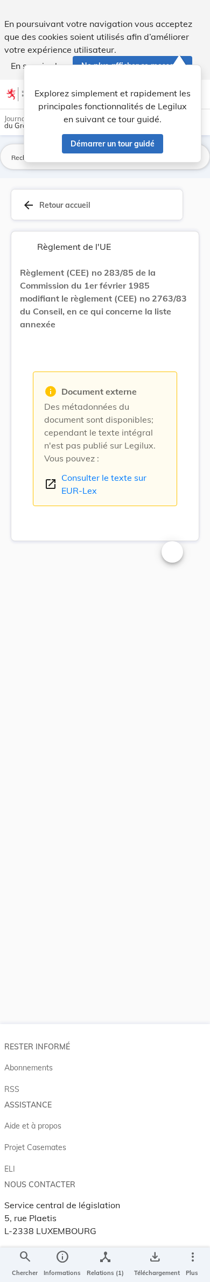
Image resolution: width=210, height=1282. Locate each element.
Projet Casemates (35, 1147)
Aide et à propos (32, 1126)
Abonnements (28, 1068)
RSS (11, 1089)
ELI (9, 1169)
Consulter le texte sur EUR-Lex (95, 484)
